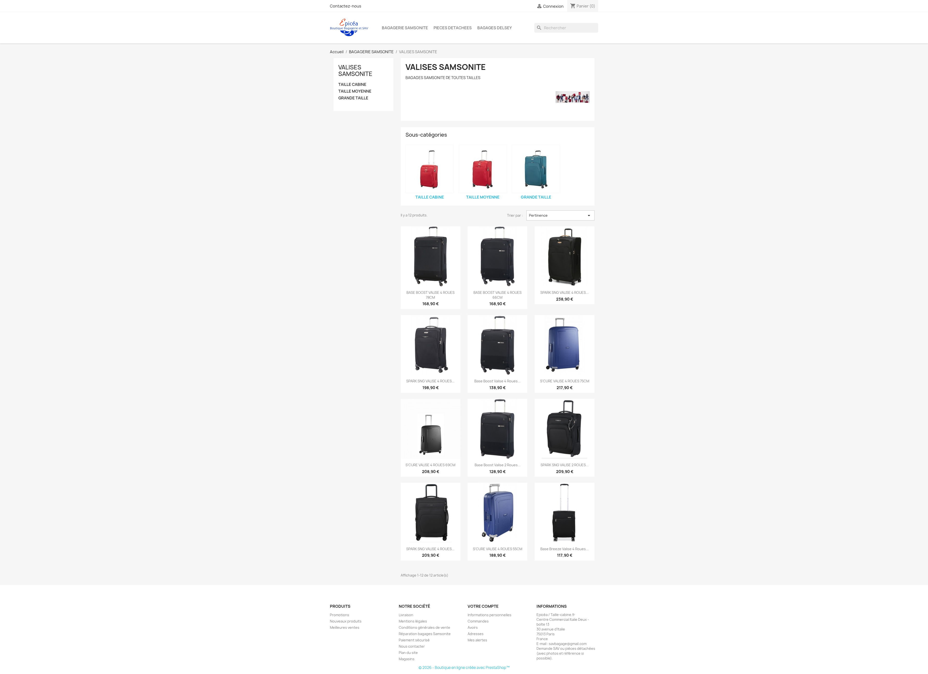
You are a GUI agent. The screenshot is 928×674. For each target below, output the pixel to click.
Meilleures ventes (344, 627)
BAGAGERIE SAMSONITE (405, 27)
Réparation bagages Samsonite (425, 633)
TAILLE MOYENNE (354, 91)
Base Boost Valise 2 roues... (498, 465)
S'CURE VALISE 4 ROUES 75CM (564, 381)
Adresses (476, 633)
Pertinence (560, 215)
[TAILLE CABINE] (430, 169)
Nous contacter (412, 646)
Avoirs (473, 627)
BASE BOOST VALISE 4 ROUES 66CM (497, 295)
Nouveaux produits (346, 621)
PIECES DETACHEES (453, 27)
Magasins (406, 659)
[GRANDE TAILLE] (536, 169)
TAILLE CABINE (352, 84)
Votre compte (483, 606)
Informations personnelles (489, 615)
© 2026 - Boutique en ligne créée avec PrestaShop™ (464, 667)
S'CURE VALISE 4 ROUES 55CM (497, 549)
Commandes (478, 621)
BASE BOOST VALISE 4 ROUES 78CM (430, 295)
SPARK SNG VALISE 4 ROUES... (564, 292)
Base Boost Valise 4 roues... (497, 381)
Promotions (339, 615)
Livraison (406, 615)
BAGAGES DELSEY (494, 27)
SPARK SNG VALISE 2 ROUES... (565, 465)
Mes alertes (477, 640)
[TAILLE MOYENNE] (483, 169)
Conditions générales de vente (424, 627)
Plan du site (408, 652)
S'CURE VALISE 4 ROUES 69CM (430, 465)
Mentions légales (413, 621)
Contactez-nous (345, 6)
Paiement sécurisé (414, 640)
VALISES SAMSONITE (355, 70)
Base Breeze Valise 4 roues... (564, 549)
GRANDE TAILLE (353, 98)
